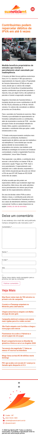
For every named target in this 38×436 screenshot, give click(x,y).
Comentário (7, 227)
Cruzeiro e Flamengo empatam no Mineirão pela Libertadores (15, 305)
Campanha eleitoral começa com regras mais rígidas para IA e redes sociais (18, 320)
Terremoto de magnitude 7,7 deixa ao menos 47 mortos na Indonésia (17, 349)
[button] (33, 9)
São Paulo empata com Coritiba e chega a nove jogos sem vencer (18, 327)
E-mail (5, 260)
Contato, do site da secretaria (17, 206)
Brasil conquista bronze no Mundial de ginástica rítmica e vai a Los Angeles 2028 (19, 342)
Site (3, 268)
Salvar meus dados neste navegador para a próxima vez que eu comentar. (18, 278)
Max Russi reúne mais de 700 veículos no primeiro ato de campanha (18, 298)
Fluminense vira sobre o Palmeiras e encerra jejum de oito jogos (16, 335)
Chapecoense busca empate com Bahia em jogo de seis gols (17, 313)
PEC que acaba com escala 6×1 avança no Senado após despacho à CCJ (18, 364)
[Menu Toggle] (19, 383)
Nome (5, 252)
